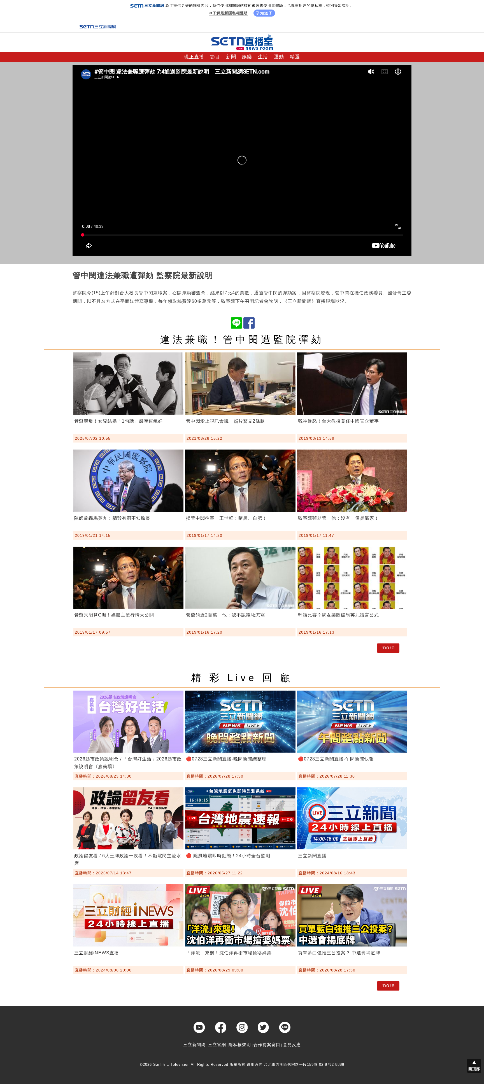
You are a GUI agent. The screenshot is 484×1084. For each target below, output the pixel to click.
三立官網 (217, 1044)
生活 (263, 56)
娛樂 (247, 56)
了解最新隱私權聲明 (230, 13)
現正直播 (194, 56)
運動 (279, 56)
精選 (295, 56)
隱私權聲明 (240, 1044)
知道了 (266, 13)
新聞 (231, 56)
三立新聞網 (194, 1044)
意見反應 (292, 1044)
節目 (215, 56)
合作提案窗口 (266, 1044)
